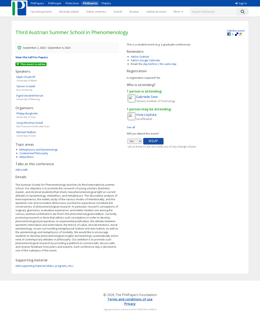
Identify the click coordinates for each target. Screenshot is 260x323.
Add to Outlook (140, 56)
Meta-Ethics (27, 157)
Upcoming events (41, 11)
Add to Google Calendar (145, 60)
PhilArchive (72, 3)
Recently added (69, 11)
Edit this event (236, 30)
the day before (148, 64)
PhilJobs (106, 3)
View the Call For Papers (31, 57)
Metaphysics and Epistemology (39, 149)
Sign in (243, 3)
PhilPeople (54, 3)
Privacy (130, 303)
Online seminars (96, 11)
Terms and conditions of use (130, 299)
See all (131, 127)
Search (118, 11)
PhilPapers (37, 3)
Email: (134, 64)
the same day (168, 64)
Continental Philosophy (34, 153)
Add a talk (21, 169)
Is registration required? (141, 78)
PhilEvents (90, 3)
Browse (134, 11)
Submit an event (156, 11)
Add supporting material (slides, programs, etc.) (44, 266)
